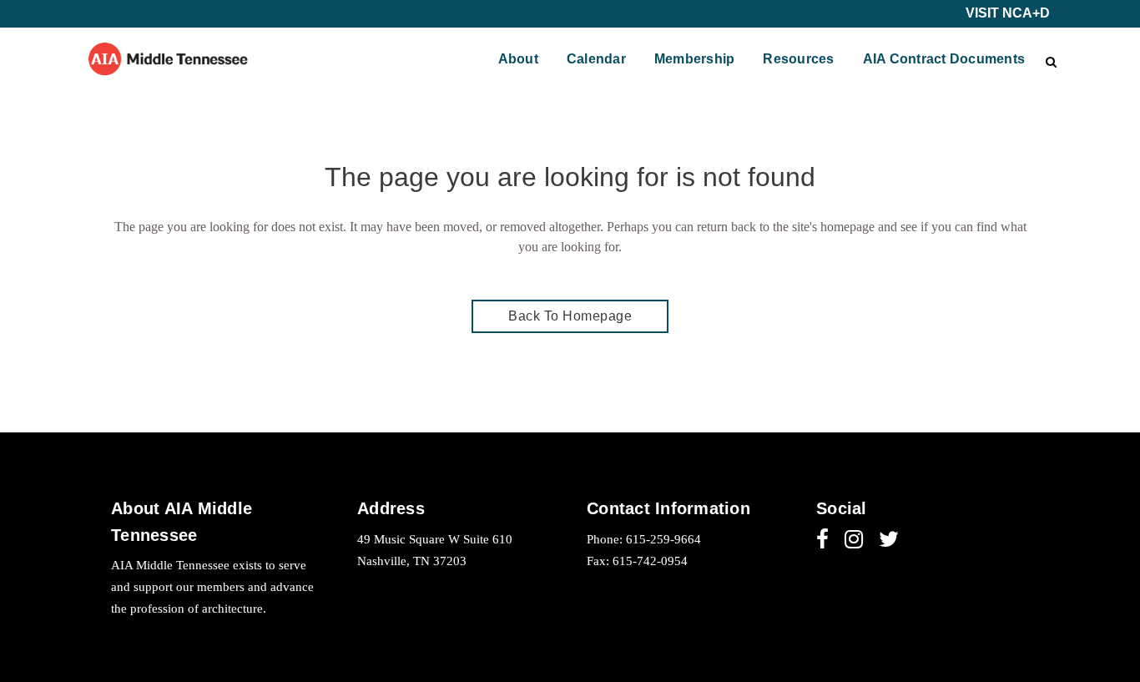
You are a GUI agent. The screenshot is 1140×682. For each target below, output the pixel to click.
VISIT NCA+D (1008, 13)
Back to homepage (570, 316)
